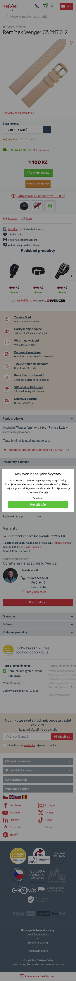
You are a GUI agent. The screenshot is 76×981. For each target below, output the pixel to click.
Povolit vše (38, 504)
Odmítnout (38, 498)
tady (46, 492)
